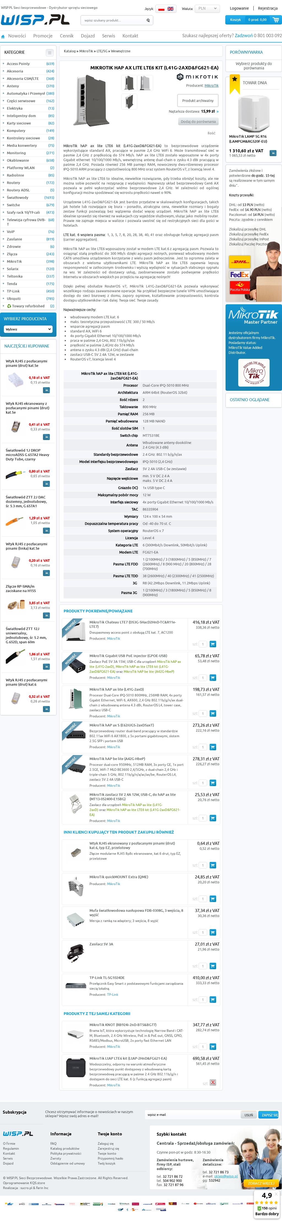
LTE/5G (102, 51)
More (46, 390)
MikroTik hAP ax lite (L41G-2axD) (117, 689)
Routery (30, 182)
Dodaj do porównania (198, 121)
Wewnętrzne (121, 51)
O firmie (9, 1143)
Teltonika (30, 276)
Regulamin (11, 1148)
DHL (239, 262)
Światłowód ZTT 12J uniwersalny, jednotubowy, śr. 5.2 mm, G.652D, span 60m (26, 635)
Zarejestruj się (108, 1148)
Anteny (30, 86)
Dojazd (88, 36)
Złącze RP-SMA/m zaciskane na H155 (21, 588)
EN (170, 9)
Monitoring (30, 153)
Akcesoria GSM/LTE (30, 78)
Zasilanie (30, 239)
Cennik (67, 36)
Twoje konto (107, 1153)
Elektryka (30, 108)
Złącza (30, 254)
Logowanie (239, 8)
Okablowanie (30, 160)
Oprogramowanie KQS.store (24, 1183)
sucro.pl (26, 1188)
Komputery (30, 130)
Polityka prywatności (65, 1153)
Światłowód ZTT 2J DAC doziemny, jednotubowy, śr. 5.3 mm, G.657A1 (26, 501)
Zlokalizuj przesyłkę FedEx (249, 234)
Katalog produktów (64, 1148)
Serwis (108, 36)
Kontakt (130, 36)
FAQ (53, 1143)
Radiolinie (30, 175)
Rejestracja (268, 8)
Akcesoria (30, 71)
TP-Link (30, 291)
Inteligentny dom (30, 115)
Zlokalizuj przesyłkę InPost (249, 239)
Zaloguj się (106, 1143)
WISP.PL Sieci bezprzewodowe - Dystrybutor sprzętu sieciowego (49, 8)
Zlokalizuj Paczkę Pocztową (250, 244)
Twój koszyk (106, 1163)
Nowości (17, 36)
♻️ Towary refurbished (30, 306)
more (273, 153)
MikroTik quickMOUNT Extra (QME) (119, 877)
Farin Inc (42, 1188)
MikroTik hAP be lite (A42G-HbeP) (149, 671)
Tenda (30, 283)
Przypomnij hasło (110, 1158)
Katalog (70, 51)
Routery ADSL (30, 190)
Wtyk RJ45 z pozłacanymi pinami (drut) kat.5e (26, 363)
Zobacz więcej (261, 1183)
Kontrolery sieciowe (30, 138)
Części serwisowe (30, 101)
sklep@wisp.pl (226, 1176)
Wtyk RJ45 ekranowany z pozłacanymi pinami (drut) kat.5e (27, 407)
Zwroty (55, 1158)
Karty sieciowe (30, 123)
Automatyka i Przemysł (30, 93)
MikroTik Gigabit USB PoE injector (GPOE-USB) (128, 655)
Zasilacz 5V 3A (101, 944)
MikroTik (30, 261)
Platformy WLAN (30, 167)
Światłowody (30, 197)
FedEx (240, 274)
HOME (3, 36)
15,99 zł (208, 111)
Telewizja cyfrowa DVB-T (30, 222)
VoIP (30, 231)
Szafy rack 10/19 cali (30, 212)
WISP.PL (35, 19)
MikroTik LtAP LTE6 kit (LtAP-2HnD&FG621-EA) (128, 1058)
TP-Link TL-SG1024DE (107, 977)
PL (161, 9)
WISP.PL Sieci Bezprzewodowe (29, 1178)
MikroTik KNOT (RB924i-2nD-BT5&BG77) (123, 1024)
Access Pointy (30, 63)
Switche (30, 205)
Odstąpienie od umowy (67, 1163)
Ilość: (212, 133)
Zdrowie (30, 246)
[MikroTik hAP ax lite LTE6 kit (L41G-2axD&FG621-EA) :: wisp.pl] (91, 127)
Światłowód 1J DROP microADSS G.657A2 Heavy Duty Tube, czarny (27, 454)
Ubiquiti (30, 298)
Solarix (30, 269)
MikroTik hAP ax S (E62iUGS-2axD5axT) (122, 725)
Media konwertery (30, 145)
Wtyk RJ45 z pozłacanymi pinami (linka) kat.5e (26, 546)
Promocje (43, 36)
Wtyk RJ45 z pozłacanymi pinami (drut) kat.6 (26, 682)
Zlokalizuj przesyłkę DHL (247, 229)
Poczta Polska (240, 287)
